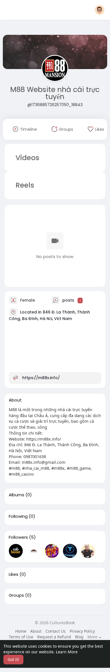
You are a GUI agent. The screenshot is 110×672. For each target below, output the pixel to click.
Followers (18, 537)
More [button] (92, 637)
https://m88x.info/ (41, 378)
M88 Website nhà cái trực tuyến (55, 93)
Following (18, 516)
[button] (99, 10)
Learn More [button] (67, 651)
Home (20, 631)
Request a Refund (54, 636)
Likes (13, 574)
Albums (16, 495)
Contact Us (55, 631)
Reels (24, 185)
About (35, 631)
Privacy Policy (82, 631)
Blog (79, 636)
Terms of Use (21, 636)
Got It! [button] (13, 659)
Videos (27, 158)
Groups (16, 595)
